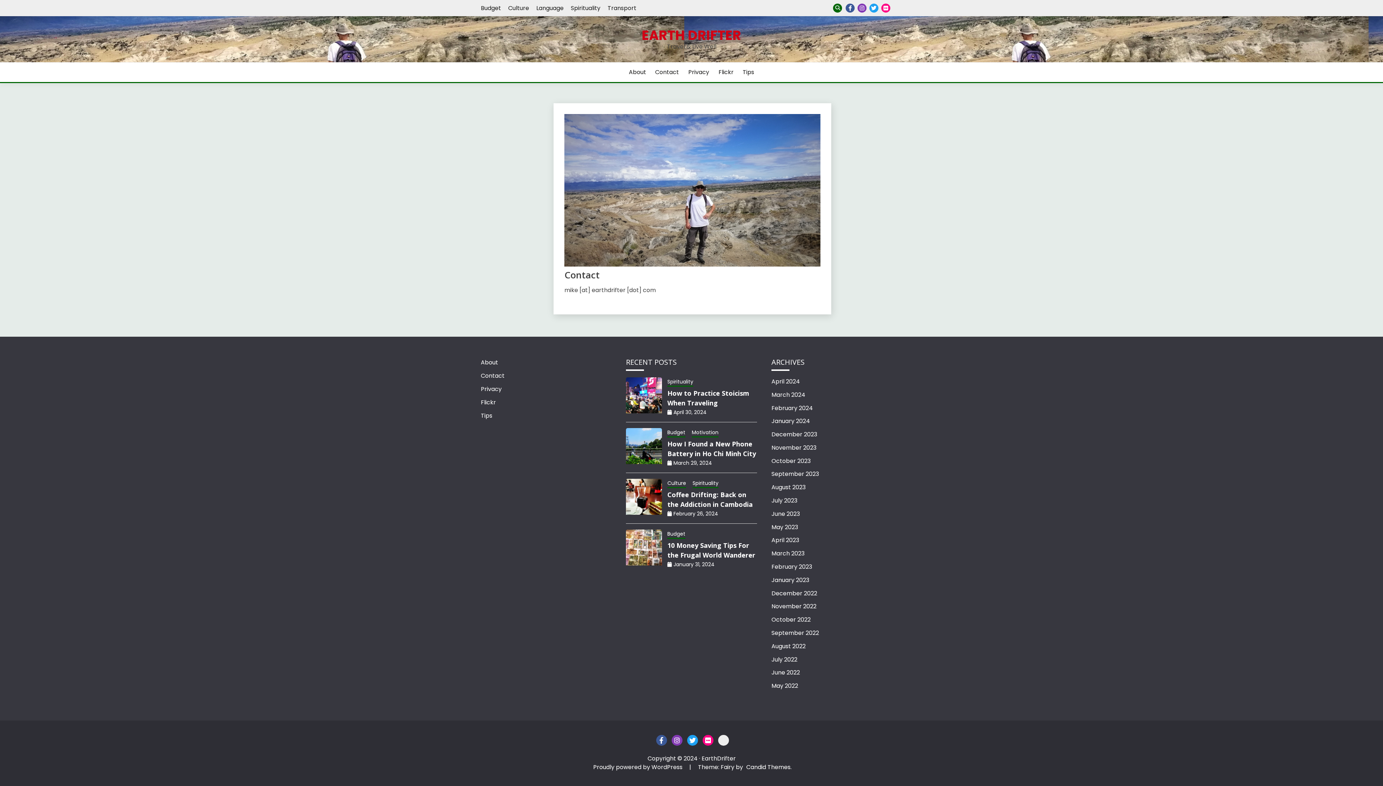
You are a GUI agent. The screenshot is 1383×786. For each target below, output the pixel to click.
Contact (667, 72)
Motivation (705, 432)
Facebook (850, 8)
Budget (491, 8)
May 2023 (784, 527)
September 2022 (795, 633)
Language (550, 8)
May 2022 (784, 686)
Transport (622, 8)
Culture (518, 8)
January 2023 (790, 580)
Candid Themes (768, 767)
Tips (748, 72)
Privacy (897, 8)
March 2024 (788, 395)
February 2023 (791, 567)
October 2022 (791, 619)
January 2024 (790, 421)
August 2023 (788, 487)
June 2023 (785, 514)
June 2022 (785, 672)
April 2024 (785, 381)
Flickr (885, 8)
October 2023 (791, 461)
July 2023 (784, 500)
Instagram (862, 8)
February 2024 (792, 408)
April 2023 (785, 540)
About (637, 72)
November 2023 (793, 448)
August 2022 (788, 646)
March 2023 (788, 553)
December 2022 (794, 593)
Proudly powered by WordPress (638, 767)
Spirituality (585, 8)
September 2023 (795, 474)
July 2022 (784, 659)
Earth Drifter (691, 35)
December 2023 (794, 434)
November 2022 (793, 606)
